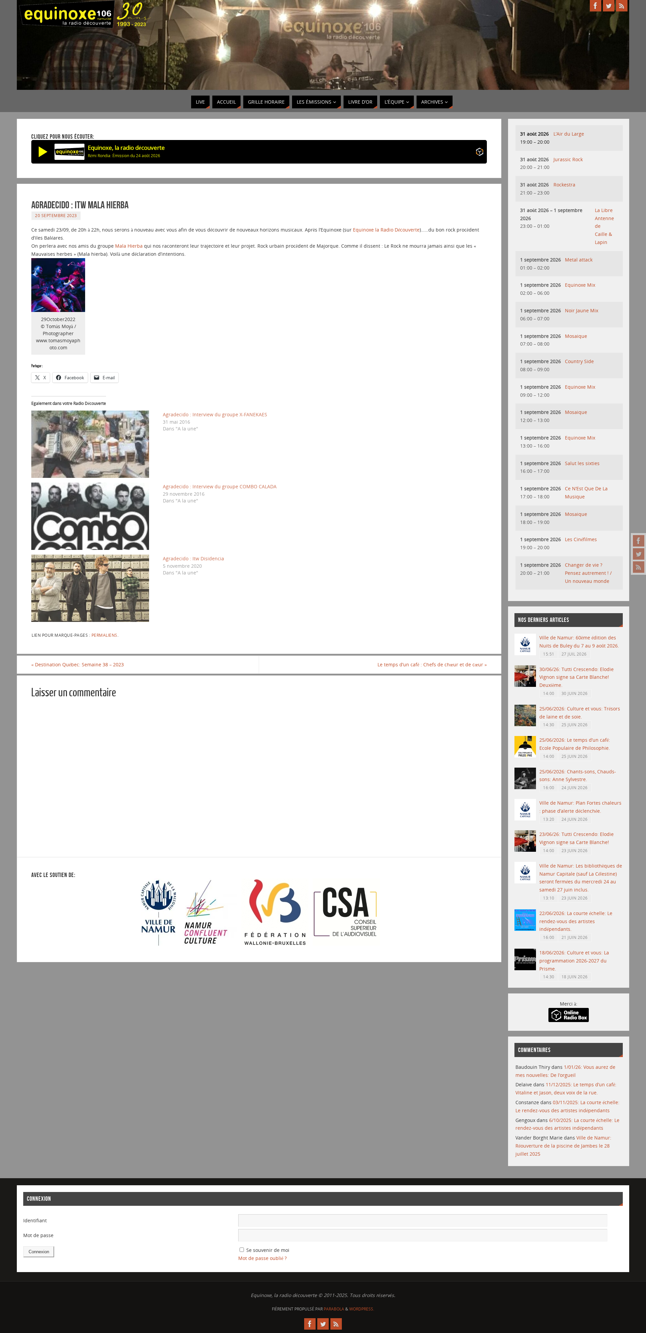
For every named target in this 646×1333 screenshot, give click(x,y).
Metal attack (579, 259)
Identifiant (35, 1220)
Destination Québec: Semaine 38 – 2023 (77, 664)
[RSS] (638, 567)
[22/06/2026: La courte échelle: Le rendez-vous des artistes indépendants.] (525, 929)
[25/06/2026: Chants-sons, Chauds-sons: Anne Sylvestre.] (525, 787)
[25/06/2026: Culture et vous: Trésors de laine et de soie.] (525, 724)
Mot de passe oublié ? (262, 1258)
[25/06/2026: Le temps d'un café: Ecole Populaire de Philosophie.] (525, 755)
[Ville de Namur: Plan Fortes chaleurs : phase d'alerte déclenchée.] (525, 818)
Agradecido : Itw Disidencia (193, 558)
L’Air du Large (568, 134)
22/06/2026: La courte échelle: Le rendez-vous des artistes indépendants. (575, 921)
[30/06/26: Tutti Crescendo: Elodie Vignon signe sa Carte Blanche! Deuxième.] (525, 685)
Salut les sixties (582, 463)
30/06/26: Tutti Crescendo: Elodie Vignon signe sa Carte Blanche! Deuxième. (576, 677)
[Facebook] (638, 541)
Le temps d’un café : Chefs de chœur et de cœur (432, 664)
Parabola (334, 1309)
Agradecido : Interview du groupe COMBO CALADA (220, 486)
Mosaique (576, 336)
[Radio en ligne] (479, 153)
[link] (386, 229)
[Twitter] (638, 554)
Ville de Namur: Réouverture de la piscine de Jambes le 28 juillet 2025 (563, 1145)
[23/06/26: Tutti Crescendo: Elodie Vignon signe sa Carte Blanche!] (525, 850)
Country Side (579, 361)
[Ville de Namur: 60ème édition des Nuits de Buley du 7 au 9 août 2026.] (525, 653)
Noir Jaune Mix (581, 310)
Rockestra (564, 184)
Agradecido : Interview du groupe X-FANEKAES (215, 414)
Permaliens (104, 635)
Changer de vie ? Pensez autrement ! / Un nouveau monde (588, 573)
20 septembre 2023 (56, 215)
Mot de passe (38, 1235)
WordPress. (361, 1309)
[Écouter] (43, 152)
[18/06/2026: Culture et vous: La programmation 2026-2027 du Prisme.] (525, 968)
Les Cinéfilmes (581, 539)
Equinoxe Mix (580, 285)
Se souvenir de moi (267, 1250)
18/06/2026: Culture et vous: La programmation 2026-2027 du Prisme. (574, 960)
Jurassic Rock (568, 159)
